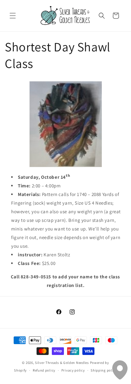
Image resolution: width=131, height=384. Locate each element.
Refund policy (44, 370)
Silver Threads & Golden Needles (62, 362)
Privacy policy (73, 370)
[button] (13, 16)
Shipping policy (104, 370)
